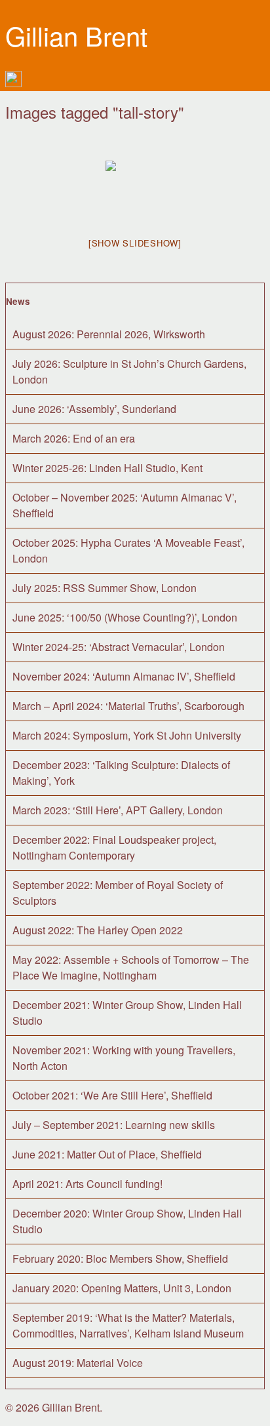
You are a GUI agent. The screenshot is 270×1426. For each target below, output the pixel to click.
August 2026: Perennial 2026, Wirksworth (108, 334)
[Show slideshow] (135, 243)
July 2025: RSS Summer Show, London (104, 587)
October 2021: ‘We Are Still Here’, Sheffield (112, 1095)
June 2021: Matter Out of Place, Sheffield (107, 1154)
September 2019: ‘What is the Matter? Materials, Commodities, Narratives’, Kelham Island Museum (128, 1325)
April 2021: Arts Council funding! (87, 1183)
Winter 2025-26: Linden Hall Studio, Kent (107, 467)
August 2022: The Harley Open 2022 (97, 930)
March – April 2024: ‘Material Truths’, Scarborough (128, 705)
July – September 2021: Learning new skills (113, 1124)
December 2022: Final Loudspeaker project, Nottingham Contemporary (114, 847)
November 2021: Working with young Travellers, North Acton (123, 1057)
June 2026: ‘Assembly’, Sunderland (94, 408)
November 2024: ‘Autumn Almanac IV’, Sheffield (123, 676)
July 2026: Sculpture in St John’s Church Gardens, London (129, 371)
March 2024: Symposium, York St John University (126, 735)
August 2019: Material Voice (77, 1362)
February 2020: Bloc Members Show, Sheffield (120, 1258)
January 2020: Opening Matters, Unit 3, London (121, 1288)
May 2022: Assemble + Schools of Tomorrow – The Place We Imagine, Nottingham (130, 967)
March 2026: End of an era (73, 438)
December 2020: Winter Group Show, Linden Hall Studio (127, 1221)
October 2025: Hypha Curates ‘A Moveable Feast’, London (128, 550)
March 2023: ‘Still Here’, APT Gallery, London (117, 810)
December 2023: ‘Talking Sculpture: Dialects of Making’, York (121, 772)
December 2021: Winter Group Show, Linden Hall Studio (127, 1012)
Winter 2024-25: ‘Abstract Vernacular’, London (118, 646)
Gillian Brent (76, 35)
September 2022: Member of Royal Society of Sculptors (117, 892)
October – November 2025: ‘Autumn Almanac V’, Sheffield (124, 505)
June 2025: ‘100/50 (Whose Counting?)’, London (124, 617)
